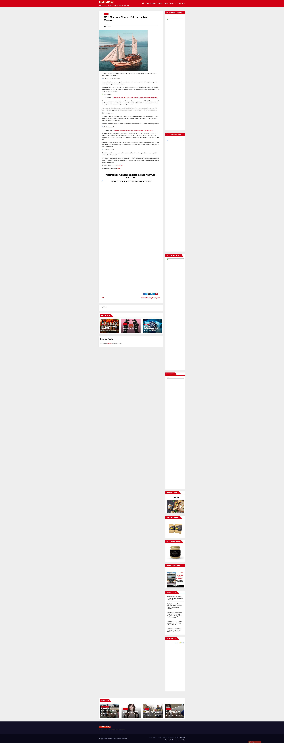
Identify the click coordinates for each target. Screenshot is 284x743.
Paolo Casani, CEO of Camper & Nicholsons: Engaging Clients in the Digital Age (135, 97)
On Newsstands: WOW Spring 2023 (151, 327)
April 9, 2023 (106, 713)
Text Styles (182, 739)
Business (159, 3)
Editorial (107, 25)
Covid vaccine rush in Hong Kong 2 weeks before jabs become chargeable (174, 623)
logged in (109, 343)
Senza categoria (105, 706)
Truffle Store (181, 3)
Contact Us (173, 3)
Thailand (152, 3)
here (118, 168)
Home (147, 3)
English (253, 742)
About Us (155, 737)
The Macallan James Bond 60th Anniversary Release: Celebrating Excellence (174, 630)
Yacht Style (120, 165)
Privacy (177, 737)
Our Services (171, 737)
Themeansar (124, 738)
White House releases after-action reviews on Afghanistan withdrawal (175, 598)
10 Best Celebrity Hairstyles (150, 298)
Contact (159, 737)
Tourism (165, 3)
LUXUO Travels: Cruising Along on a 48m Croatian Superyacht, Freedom (133, 130)
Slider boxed (168, 739)
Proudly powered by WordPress (105, 738)
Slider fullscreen (175, 739)
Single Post (182, 737)
